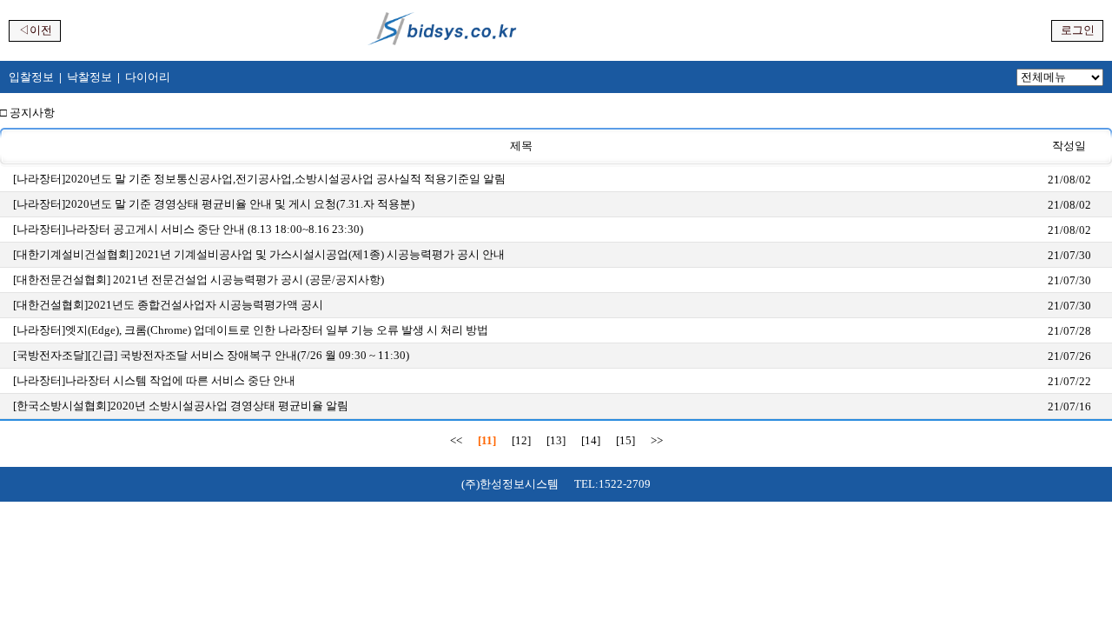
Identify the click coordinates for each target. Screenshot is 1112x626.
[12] (521, 440)
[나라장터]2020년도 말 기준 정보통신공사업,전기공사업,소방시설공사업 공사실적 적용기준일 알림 (259, 178)
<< (456, 440)
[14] (590, 440)
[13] (556, 440)
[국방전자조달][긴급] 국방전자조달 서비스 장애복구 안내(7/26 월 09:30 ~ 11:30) (211, 355)
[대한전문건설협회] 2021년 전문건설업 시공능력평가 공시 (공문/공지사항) (198, 279)
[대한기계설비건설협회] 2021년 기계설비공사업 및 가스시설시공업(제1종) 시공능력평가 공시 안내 (259, 254)
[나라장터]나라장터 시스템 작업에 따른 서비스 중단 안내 (154, 380)
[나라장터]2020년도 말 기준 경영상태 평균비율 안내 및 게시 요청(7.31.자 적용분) (213, 203)
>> (657, 440)
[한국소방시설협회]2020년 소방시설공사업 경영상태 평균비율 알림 (180, 405)
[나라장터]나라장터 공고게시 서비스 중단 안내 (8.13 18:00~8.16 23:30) (188, 229)
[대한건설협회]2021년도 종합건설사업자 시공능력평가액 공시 (168, 304)
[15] (625, 440)
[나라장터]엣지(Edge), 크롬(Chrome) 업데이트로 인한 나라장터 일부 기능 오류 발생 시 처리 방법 (250, 329)
